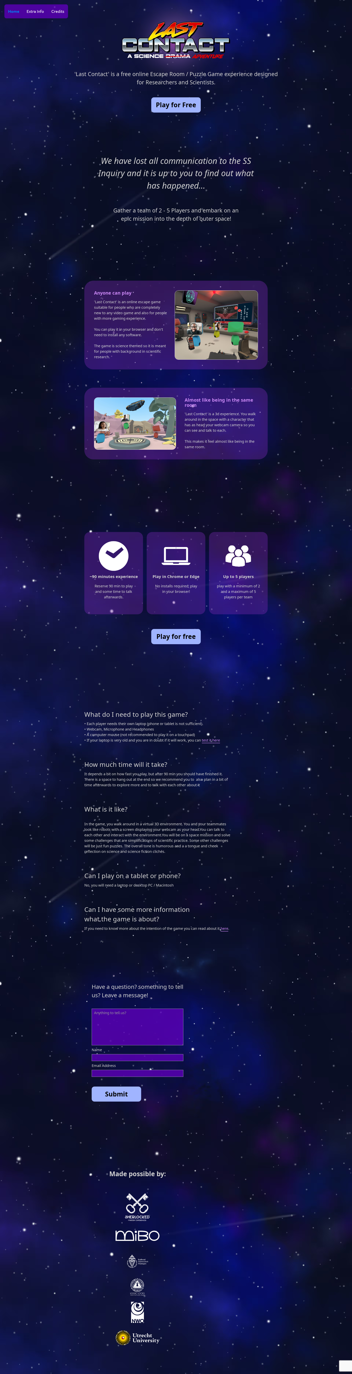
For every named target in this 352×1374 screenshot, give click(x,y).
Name (97, 1049)
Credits (57, 11)
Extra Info (35, 11)
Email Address (104, 1065)
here (224, 928)
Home (13, 11)
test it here (211, 740)
